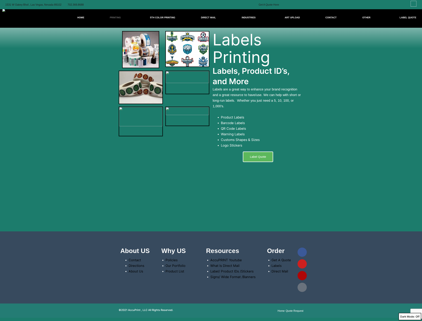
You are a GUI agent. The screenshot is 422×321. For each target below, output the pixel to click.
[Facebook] (302, 252)
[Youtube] (302, 264)
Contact (135, 260)
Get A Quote (281, 260)
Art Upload (292, 17)
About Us (136, 271)
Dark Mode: (407, 316)
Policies (172, 260)
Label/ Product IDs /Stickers (232, 271)
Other (366, 17)
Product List (175, 271)
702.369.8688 (76, 4)
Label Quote (408, 17)
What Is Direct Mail (225, 266)
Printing (115, 17)
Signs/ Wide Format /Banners (233, 277)
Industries (249, 17)
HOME (80, 17)
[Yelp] (302, 275)
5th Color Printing (162, 17)
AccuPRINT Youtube (226, 260)
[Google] (302, 287)
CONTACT (331, 17)
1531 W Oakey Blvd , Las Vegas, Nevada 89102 (33, 4)
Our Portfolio (175, 266)
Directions (136, 266)
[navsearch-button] (413, 4)
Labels (276, 266)
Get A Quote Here (269, 4)
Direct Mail (208, 17)
